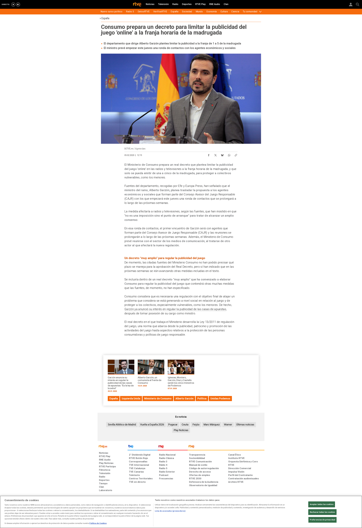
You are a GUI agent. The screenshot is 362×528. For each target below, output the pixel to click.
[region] (181, 512)
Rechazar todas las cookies (322, 512)
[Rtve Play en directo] (13, 4)
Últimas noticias (245, 424)
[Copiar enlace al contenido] (235, 154)
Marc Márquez (212, 424)
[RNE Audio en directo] (18, 4)
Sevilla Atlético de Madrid (122, 424)
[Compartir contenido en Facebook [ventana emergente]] (208, 154)
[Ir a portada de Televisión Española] (143, 447)
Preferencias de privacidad (322, 520)
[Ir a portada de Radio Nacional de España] (173, 447)
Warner (228, 424)
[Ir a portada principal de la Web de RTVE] (113, 446)
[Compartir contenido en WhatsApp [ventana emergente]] (229, 154)
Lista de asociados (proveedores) (170, 511)
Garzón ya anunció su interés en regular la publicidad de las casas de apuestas (175, 309)
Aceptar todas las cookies (321, 504)
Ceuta (185, 424)
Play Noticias (181, 430)
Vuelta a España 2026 (152, 424)
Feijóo (196, 424)
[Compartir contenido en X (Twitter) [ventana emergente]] (215, 154)
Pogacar (172, 424)
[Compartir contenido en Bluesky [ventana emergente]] (222, 154)
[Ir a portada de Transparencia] (226, 447)
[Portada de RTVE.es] (137, 4)
